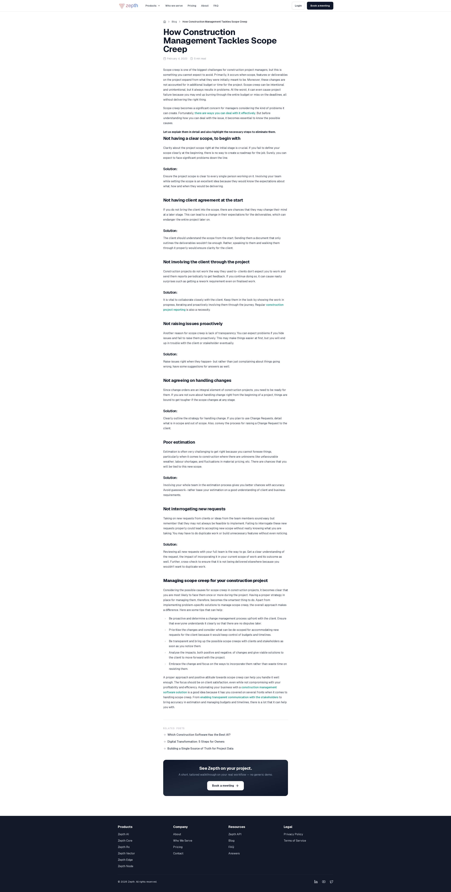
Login (298, 5)
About (205, 5)
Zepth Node (125, 866)
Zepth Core (125, 840)
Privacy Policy (293, 834)
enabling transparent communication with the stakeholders (239, 697)
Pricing (192, 5)
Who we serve (174, 5)
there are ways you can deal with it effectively (225, 113)
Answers (234, 853)
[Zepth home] (129, 5)
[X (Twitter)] (331, 881)
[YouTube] (324, 881)
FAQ (216, 5)
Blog (174, 21)
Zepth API (235, 834)
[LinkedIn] (316, 881)
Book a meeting (320, 5)
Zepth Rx (124, 847)
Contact (178, 853)
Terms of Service (295, 840)
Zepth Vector (126, 853)
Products (150, 5)
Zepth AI (123, 834)
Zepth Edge (125, 860)
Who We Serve (182, 840)
